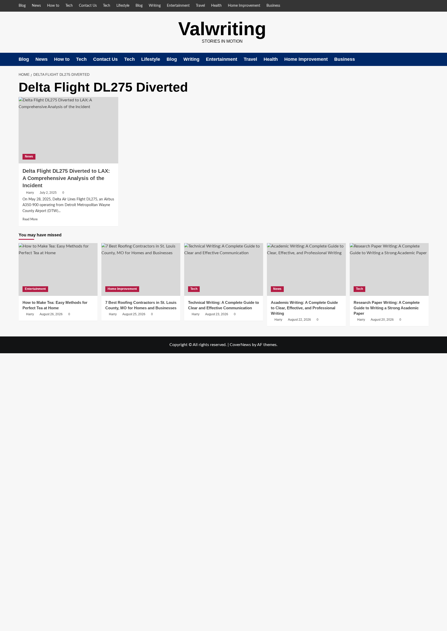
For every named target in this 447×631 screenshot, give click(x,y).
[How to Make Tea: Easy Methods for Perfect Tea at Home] (58, 269)
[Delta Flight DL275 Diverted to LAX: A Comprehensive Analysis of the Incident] (68, 130)
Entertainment (178, 5)
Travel (200, 5)
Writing (155, 5)
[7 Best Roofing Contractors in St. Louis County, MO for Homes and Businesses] (140, 269)
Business (273, 5)
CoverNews (240, 345)
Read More (30, 219)
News (36, 5)
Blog (22, 5)
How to (53, 5)
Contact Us (88, 5)
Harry (30, 192)
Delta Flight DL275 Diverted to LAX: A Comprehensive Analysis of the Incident (66, 178)
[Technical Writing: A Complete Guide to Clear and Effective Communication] (223, 269)
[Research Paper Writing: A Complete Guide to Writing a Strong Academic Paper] (389, 269)
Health (216, 5)
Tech (69, 5)
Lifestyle (122, 5)
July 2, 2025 (48, 192)
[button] (425, 59)
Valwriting (222, 28)
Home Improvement (244, 5)
